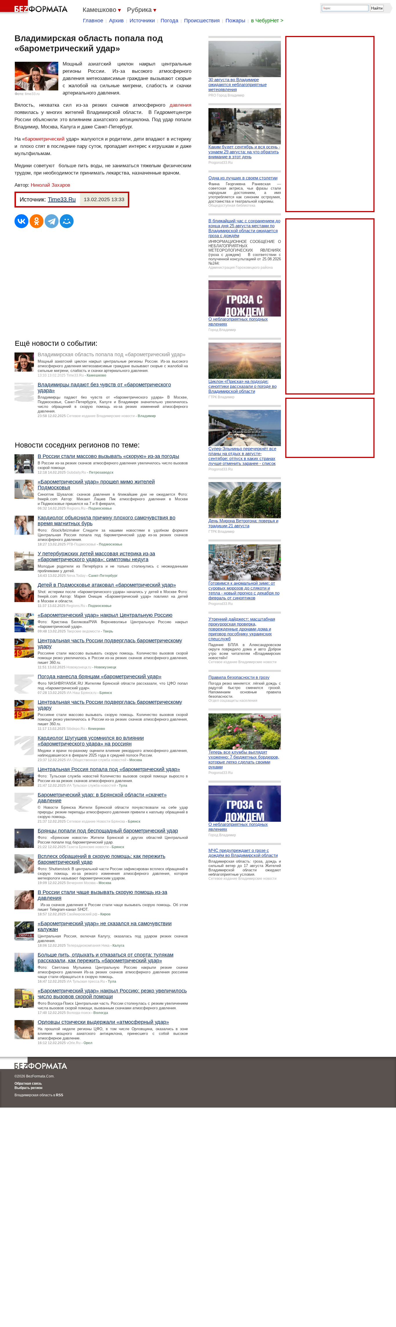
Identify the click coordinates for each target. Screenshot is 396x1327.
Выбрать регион (28, 1088)
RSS (59, 1095)
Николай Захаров (50, 185)
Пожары (235, 20)
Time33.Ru (62, 199)
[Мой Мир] (67, 221)
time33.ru (32, 94)
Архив (116, 20)
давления (180, 105)
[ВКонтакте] (21, 221)
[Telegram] (52, 221)
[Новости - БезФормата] (35, 7)
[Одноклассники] (36, 221)
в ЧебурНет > (267, 20)
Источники (142, 20)
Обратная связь (28, 1083)
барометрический (45, 139)
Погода (169, 20)
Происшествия (202, 20)
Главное (93, 20)
